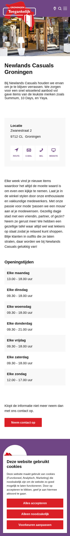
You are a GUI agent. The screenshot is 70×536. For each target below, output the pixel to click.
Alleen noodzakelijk (35, 514)
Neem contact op (23, 422)
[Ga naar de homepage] (19, 16)
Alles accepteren (35, 503)
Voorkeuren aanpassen (35, 524)
